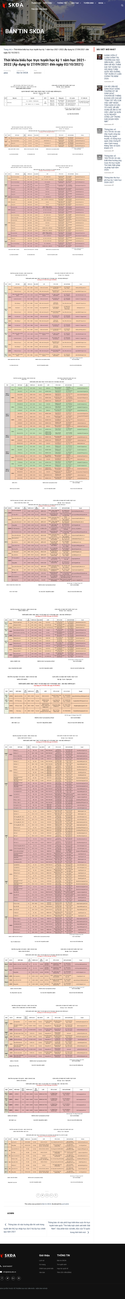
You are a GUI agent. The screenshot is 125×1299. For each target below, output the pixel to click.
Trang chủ (36, 3)
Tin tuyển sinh (62, 1264)
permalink (65, 1204)
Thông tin (62, 3)
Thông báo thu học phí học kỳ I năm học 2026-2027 (113, 179)
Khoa (101, 3)
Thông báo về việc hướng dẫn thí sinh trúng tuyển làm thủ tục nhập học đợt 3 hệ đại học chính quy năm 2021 (24, 1228)
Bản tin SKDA (24, 31)
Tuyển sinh (89, 3)
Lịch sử (41, 1260)
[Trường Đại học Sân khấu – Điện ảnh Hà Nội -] (14, 5)
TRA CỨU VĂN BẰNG (39, 9)
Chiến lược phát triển (46, 1268)
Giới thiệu (47, 3)
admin (6, 73)
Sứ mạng (42, 1264)
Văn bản (42, 1272)
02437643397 (7, 1266)
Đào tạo (75, 3)
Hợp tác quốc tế (62, 1268)
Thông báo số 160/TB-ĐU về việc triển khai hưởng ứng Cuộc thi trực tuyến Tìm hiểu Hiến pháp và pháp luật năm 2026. (112, 163)
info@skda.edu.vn (9, 1272)
